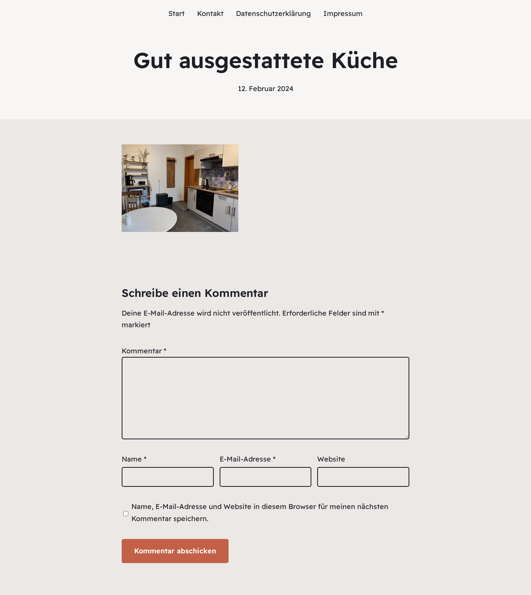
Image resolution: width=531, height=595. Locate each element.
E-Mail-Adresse (248, 459)
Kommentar (144, 350)
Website (331, 459)
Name (134, 459)
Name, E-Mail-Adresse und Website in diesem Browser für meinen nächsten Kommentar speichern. (259, 512)
